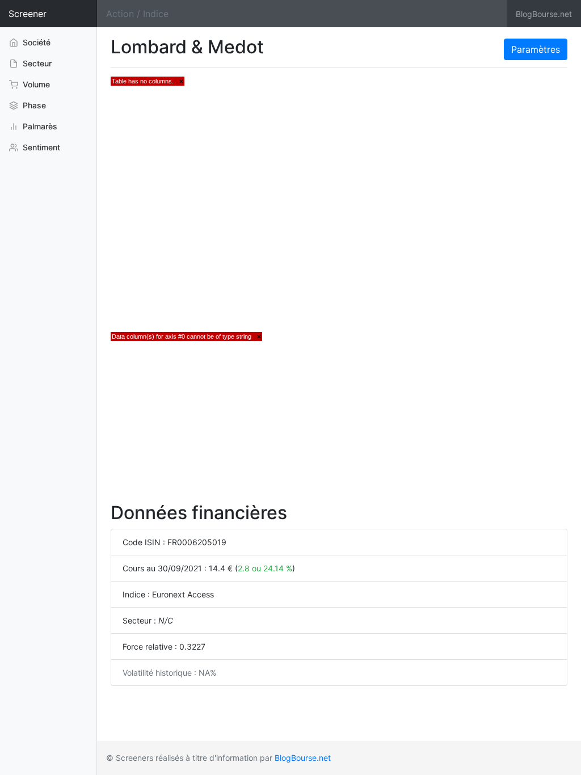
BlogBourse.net (544, 14)
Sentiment (40, 147)
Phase (33, 105)
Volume (35, 84)
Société (35, 42)
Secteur (36, 63)
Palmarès (38, 126)
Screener (28, 13)
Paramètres (535, 49)
